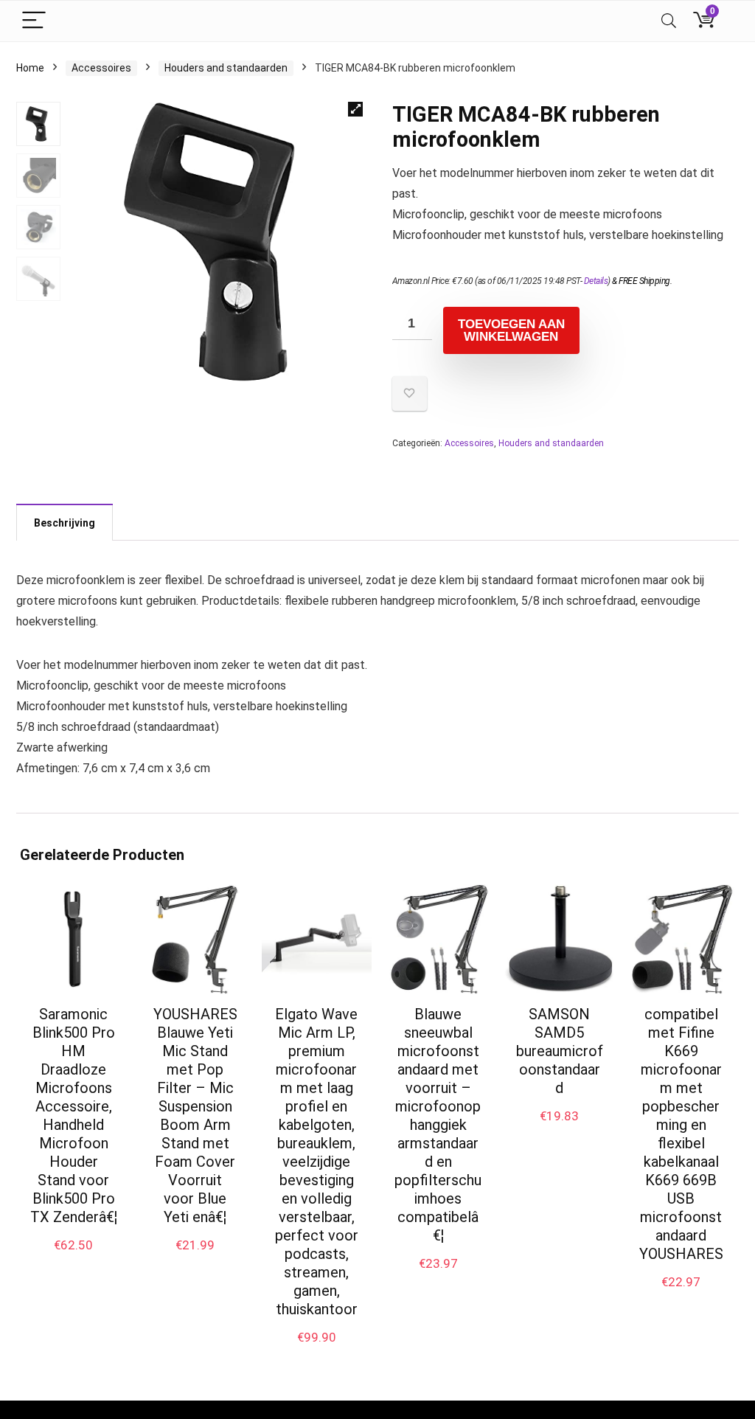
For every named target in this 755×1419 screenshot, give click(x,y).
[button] (355, 109)
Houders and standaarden (226, 68)
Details (596, 281)
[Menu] (34, 21)
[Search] (668, 21)
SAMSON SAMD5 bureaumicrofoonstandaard (559, 1051)
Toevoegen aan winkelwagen (511, 330)
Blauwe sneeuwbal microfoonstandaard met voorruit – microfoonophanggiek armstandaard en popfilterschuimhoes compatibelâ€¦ (437, 1124)
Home (30, 68)
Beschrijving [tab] (64, 523)
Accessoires (101, 68)
